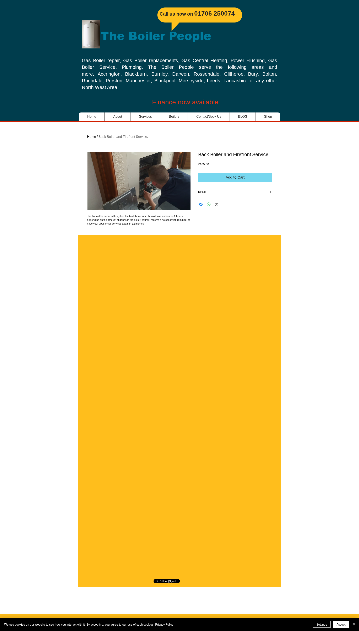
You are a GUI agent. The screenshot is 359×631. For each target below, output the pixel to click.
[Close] (354, 624)
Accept (341, 624)
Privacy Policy (164, 624)
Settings (321, 624)
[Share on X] (216, 204)
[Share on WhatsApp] (208, 204)
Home (91, 136)
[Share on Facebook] (200, 204)
